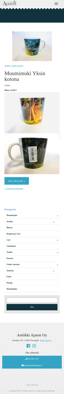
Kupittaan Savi (13, 234)
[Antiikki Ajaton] (24, 3)
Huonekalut (12, 215)
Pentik (10, 283)
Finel (9, 277)
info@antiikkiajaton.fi (33, 365)
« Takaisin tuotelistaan (13, 188)
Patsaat (10, 258)
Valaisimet (11, 246)
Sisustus (10, 271)
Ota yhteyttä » (16, 181)
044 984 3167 (33, 359)
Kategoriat (10, 209)
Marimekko (12, 289)
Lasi (8, 240)
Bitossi (9, 227)
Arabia (7, 66)
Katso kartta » (46, 340)
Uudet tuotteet (17, 66)
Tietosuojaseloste (32, 385)
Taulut (10, 252)
